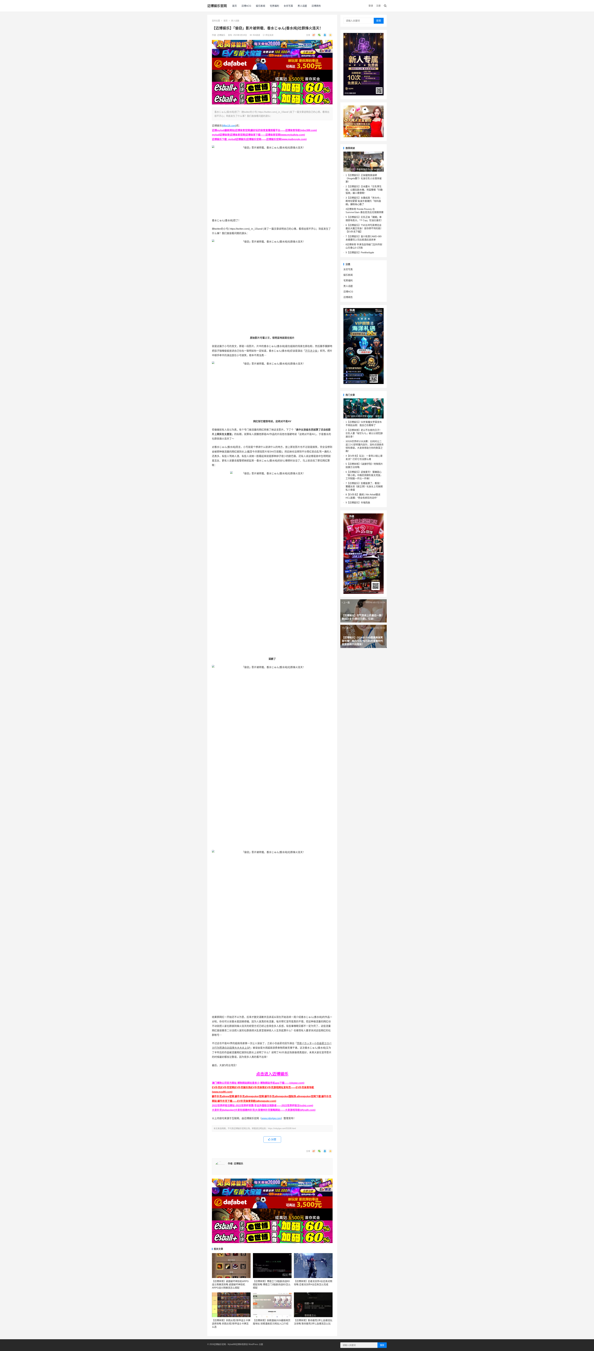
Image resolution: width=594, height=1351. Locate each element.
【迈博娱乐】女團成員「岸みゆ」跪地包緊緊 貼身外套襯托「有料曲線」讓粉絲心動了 (364, 201)
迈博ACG (246, 5)
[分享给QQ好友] (325, 35)
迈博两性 (316, 5)
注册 (378, 5)
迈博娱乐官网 (217, 6)
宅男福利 (274, 5)
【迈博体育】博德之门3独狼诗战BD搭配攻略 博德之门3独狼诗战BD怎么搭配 (272, 1284)
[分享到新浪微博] (314, 35)
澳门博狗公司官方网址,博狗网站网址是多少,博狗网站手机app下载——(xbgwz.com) (258, 1083)
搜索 (378, 20)
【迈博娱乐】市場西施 (358, 502)
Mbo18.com (229, 125)
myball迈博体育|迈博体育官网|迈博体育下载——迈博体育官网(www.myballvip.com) (258, 134)
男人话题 (302, 5)
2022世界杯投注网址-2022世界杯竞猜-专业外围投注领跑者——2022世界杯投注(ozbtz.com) (262, 1105)
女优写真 (288, 5)
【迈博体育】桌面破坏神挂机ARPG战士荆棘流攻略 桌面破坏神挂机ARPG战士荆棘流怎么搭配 (230, 1284)
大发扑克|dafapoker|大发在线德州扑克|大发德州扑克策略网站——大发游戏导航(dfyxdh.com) (263, 1110)
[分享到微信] (319, 35)
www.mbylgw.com (271, 1118)
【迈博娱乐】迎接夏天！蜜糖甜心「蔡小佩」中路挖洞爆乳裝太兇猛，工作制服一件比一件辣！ (364, 475)
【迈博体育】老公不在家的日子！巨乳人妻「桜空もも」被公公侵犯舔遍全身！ (364, 433)
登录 (370, 5)
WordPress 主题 (255, 1344)
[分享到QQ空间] (330, 35)
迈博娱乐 (221, 35)
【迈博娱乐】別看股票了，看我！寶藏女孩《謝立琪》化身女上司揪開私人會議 (364, 486)
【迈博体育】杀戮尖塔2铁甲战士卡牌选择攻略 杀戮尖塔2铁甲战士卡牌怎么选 (231, 1323)
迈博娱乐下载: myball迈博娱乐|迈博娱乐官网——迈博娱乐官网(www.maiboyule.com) (259, 139)
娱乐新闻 (260, 5)
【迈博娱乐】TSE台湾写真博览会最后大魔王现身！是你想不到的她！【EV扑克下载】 (364, 228)
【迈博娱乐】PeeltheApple (360, 252)
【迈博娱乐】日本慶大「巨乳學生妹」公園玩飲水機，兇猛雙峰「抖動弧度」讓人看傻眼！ (364, 189)
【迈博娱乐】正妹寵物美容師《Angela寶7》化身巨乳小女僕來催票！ (364, 178)
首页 (234, 5)
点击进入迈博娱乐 (272, 1074)
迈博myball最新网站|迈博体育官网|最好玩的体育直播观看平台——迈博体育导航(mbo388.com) (264, 130)
